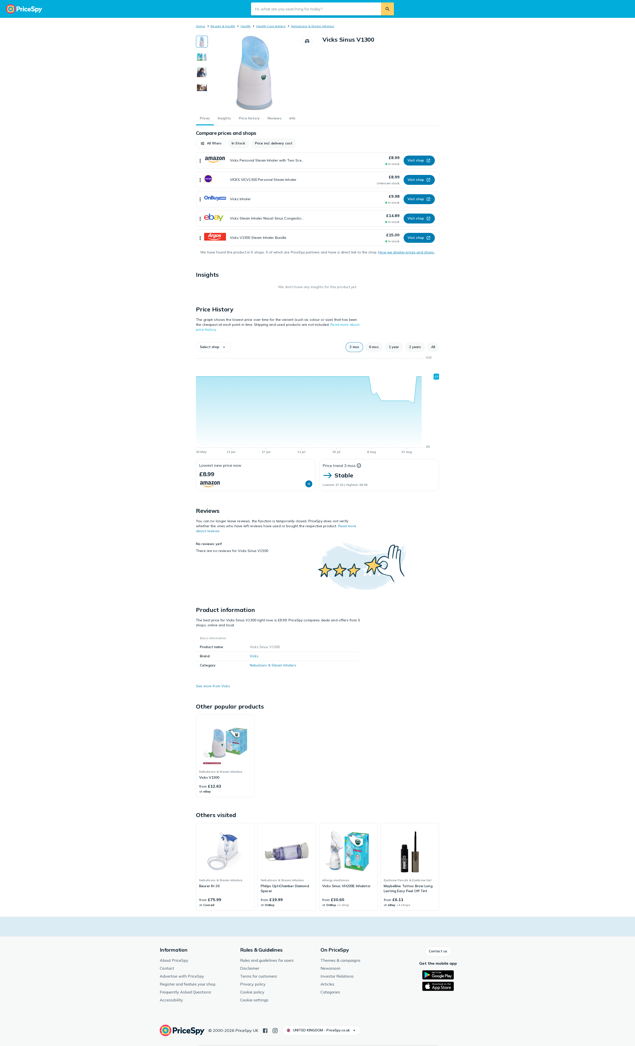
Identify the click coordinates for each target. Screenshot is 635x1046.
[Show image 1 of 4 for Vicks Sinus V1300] (202, 42)
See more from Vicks (213, 686)
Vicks (254, 656)
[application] (317, 405)
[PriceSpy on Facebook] (265, 1030)
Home (200, 26)
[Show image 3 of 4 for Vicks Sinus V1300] (202, 72)
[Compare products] (307, 41)
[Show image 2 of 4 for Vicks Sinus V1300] (202, 57)
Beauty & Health (223, 26)
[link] (225, 756)
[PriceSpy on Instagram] (275, 1030)
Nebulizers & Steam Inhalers (312, 26)
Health (246, 26)
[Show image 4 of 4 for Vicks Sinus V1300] (202, 88)
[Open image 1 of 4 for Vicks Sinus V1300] (255, 73)
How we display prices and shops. (406, 252)
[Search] (387, 8)
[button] (211, 143)
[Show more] (200, 160)
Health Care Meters (271, 26)
